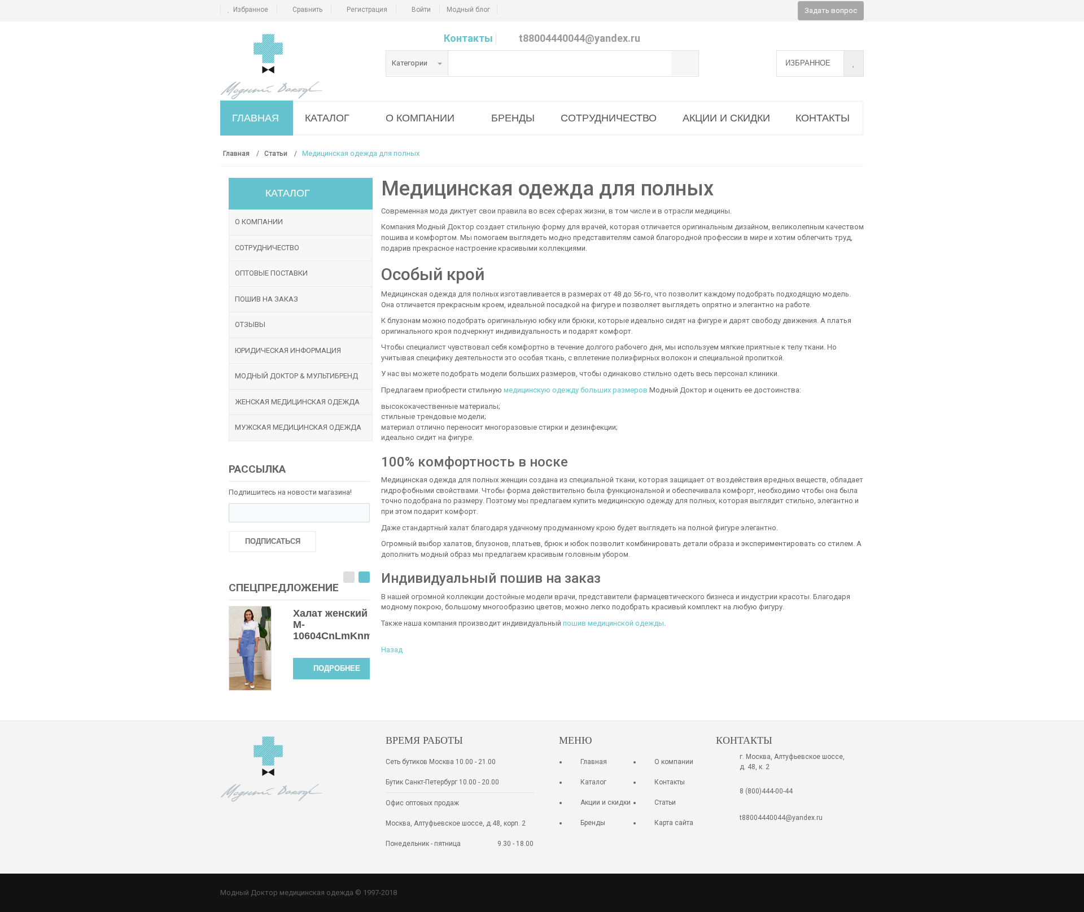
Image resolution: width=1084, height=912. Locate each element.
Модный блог (468, 10)
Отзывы (250, 324)
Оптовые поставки (271, 273)
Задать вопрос (831, 10)
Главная (593, 762)
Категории (410, 63)
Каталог (593, 782)
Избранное (250, 10)
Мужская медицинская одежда (298, 427)
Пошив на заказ (266, 299)
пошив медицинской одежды (613, 623)
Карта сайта (673, 823)
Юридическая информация (288, 350)
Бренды (592, 823)
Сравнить (307, 10)
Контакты (468, 38)
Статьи (665, 802)
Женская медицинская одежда (297, 402)
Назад (392, 649)
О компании (259, 221)
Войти (421, 10)
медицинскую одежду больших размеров (576, 390)
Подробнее (336, 668)
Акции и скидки (605, 802)
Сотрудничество (267, 247)
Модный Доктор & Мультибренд (296, 376)
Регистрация (367, 10)
